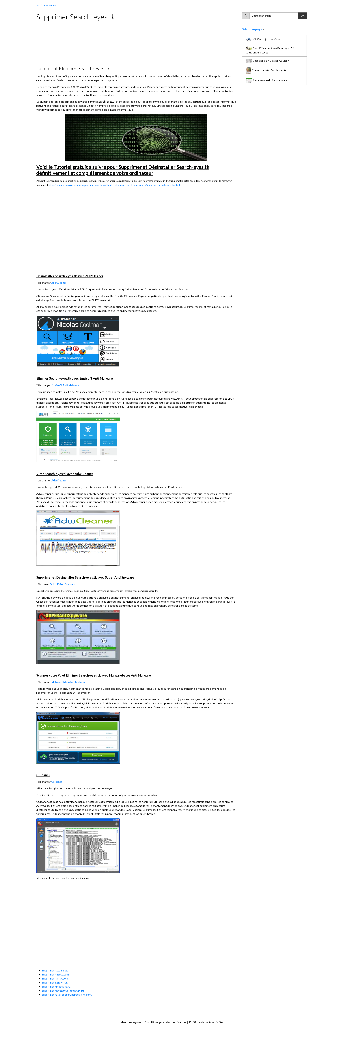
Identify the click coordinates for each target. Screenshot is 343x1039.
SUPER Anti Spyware (62, 584)
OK (303, 15)
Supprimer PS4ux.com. (55, 978)
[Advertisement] (116, 42)
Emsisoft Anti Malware (65, 385)
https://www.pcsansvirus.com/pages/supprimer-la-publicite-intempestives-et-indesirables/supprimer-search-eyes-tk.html (114, 185)
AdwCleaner (58, 480)
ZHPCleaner (58, 282)
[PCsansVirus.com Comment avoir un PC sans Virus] (136, 137)
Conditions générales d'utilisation (165, 1022)
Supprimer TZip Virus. (55, 982)
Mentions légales (130, 1022)
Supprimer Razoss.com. (55, 974)
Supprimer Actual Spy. (55, 970)
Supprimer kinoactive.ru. (56, 986)
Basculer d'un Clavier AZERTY (270, 60)
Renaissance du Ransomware (269, 80)
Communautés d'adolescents (268, 70)
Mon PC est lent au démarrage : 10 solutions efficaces (270, 50)
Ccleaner (56, 781)
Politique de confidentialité (206, 1022)
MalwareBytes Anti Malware (68, 682)
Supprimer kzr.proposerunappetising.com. (67, 994)
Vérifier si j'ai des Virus (266, 39)
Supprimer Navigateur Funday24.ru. (63, 990)
